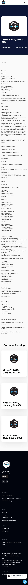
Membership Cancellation (9, 520)
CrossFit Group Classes (8, 495)
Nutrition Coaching (7, 501)
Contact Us (5, 515)
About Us (4, 512)
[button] (25, 2)
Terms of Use (5, 528)
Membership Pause (7, 517)
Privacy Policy (5, 531)
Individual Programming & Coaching (11, 498)
